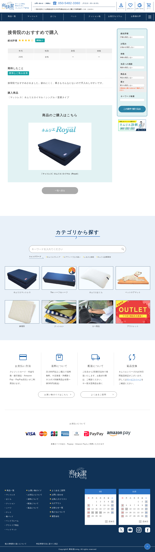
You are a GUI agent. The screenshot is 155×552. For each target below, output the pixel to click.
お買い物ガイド (35, 490)
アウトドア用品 (12, 525)
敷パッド (9, 516)
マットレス (10, 495)
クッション (10, 503)
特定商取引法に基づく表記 (47, 544)
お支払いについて (35, 495)
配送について (33, 503)
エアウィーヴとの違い (72, 257)
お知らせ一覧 (57, 508)
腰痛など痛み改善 (18, 73)
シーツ (9, 508)
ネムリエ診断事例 (104, 257)
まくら (53, 16)
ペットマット (11, 530)
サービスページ (134, 379)
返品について (33, 508)
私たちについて (58, 512)
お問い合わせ (57, 495)
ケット (9, 512)
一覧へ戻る (60, 191)
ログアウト (56, 503)
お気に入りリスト (59, 499)
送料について (33, 499)
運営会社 (55, 516)
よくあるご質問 (98, 395)
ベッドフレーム (12, 521)
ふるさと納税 (89, 257)
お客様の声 (136, 16)
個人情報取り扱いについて (16, 544)
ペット (74, 16)
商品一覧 (12, 16)
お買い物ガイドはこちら (56, 395)
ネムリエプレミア (53, 257)
